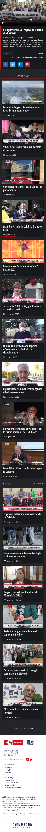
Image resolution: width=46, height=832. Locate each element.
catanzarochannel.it (12, 787)
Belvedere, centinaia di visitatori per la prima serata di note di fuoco (22, 430)
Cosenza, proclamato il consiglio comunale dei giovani (21, 671)
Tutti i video (36, 483)
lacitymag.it (9, 777)
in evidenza (16, 57)
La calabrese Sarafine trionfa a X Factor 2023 (20, 267)
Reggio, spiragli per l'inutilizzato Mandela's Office (21, 593)
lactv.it (7, 770)
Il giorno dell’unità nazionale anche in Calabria (23, 515)
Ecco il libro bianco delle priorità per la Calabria (22, 469)
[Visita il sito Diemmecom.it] (23, 829)
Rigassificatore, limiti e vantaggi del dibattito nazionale (22, 390)
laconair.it (8, 772)
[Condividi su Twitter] (12, 65)
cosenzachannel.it (12, 782)
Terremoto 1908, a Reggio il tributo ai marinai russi (22, 307)
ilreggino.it (9, 780)
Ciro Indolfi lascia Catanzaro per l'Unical (21, 710)
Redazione (5, 814)
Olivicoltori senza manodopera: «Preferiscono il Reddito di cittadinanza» (20, 349)
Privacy (22, 814)
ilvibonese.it (9, 785)
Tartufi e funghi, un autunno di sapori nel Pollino (20, 632)
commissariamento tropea (33, 57)
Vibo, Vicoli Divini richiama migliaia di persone (22, 148)
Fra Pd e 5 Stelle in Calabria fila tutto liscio (23, 228)
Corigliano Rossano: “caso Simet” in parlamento (22, 188)
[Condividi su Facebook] (5, 65)
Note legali (15, 814)
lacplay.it (8, 767)
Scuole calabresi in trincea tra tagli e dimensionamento (22, 554)
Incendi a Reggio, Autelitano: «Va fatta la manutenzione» (21, 108)
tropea (40, 53)
